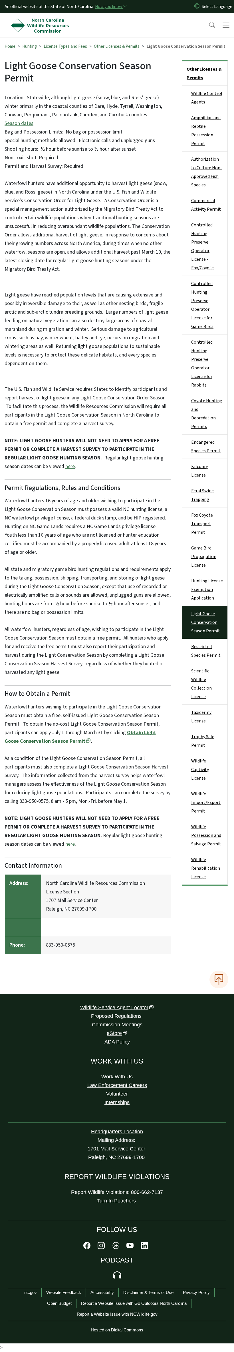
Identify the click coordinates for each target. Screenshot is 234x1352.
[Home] (41, 19)
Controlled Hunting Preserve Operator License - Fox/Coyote (202, 246)
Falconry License (199, 470)
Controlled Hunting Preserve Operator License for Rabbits (202, 363)
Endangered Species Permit (206, 446)
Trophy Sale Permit (202, 741)
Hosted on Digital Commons (117, 1329)
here (70, 466)
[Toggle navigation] (226, 25)
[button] (208, 25)
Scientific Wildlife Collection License (201, 684)
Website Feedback (63, 1292)
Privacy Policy (196, 1292)
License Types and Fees (65, 46)
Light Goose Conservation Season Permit (205, 622)
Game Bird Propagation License (203, 556)
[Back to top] (218, 979)
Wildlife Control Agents (206, 97)
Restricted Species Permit (206, 651)
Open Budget (59, 1303)
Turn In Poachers (116, 1201)
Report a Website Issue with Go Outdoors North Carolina (134, 1303)
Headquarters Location (117, 1131)
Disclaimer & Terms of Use (148, 1292)
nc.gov (30, 1292)
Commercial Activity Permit (206, 205)
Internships (117, 1102)
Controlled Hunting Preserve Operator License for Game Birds (202, 305)
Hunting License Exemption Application (207, 589)
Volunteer (117, 1094)
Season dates (19, 123)
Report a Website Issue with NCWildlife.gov (117, 1314)
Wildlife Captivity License (200, 769)
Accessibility (102, 1292)
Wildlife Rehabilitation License (205, 868)
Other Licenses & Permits (117, 46)
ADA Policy (117, 1042)
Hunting (29, 46)
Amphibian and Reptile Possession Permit (206, 131)
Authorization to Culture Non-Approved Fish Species (206, 172)
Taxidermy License (201, 716)
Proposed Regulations (116, 1016)
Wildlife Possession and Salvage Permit (206, 835)
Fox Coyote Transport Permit (202, 523)
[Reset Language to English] (196, 6)
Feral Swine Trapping (202, 495)
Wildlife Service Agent (114, 1007)
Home (10, 46)
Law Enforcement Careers (117, 1085)
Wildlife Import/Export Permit (206, 802)
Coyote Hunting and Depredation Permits (206, 414)
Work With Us (117, 1077)
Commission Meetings (117, 1025)
